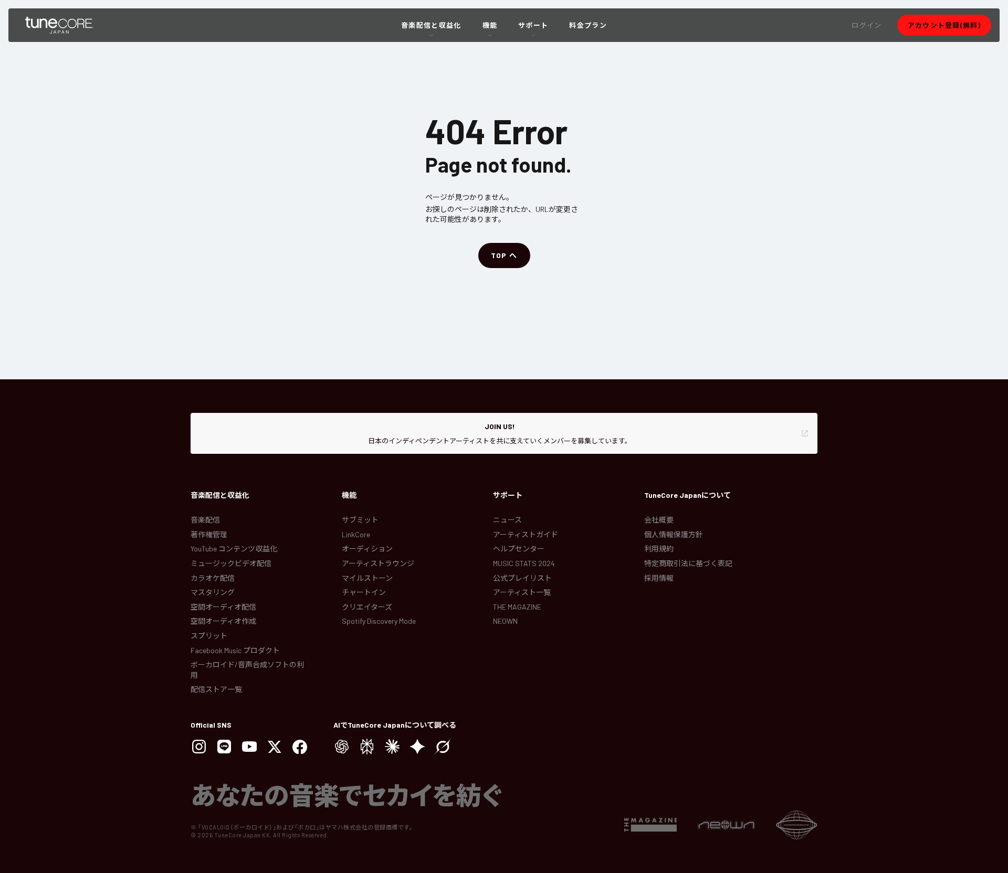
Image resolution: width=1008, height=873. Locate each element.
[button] (866, 25)
